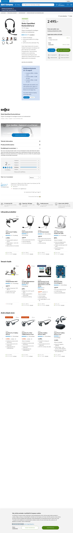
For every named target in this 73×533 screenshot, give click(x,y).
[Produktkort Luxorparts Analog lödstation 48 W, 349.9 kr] (12, 271)
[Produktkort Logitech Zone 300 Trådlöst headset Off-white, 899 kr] (60, 222)
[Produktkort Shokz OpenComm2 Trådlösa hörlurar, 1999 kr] (12, 222)
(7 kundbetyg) (15, 235)
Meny (18, 4)
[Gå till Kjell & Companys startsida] (7, 5)
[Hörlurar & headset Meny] (17, 13)
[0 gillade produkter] (68, 4)
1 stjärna (16, 169)
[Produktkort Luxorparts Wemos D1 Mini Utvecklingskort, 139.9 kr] (60, 271)
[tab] (5, 1)
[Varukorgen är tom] (71, 4)
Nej (38, 192)
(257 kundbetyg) (57, 337)
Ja (35, 192)
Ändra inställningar (15, 527)
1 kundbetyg (32, 34)
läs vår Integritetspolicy (29, 524)
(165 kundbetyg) (25, 235)
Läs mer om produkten (27, 62)
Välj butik (14, 253)
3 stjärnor (16, 165)
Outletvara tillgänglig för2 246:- (54, 30)
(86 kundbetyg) (48, 233)
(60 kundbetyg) (31, 336)
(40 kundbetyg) (64, 285)
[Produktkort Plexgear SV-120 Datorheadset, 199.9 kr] (44, 222)
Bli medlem (26, 97)
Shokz (27, 28)
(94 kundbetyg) (15, 336)
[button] (3, 39)
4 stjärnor (16, 162)
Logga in (32, 97)
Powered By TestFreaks (34, 196)
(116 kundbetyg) (41, 289)
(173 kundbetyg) (25, 286)
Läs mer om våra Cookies (17, 524)
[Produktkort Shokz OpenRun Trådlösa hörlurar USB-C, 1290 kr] (44, 323)
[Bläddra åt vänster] (2, 237)
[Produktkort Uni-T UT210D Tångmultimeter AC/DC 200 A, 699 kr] (28, 271)
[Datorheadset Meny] (26, 13)
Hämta (52, 50)
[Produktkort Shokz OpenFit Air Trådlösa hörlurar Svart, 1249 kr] (60, 323)
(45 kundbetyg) (48, 336)
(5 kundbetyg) (63, 235)
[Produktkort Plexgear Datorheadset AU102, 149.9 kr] (28, 222)
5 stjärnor (16, 160)
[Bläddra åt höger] (70, 237)
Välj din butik (51, 44)
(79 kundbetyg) (15, 283)
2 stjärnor (16, 167)
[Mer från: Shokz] (5, 110)
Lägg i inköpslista (63, 16)
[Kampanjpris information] (47, 292)
